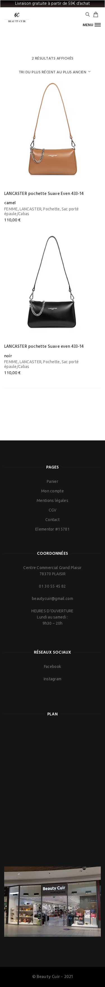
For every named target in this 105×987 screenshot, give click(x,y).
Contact (52, 519)
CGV (53, 510)
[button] (92, 25)
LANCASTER (31, 209)
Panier (52, 481)
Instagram (53, 679)
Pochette (51, 209)
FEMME (11, 209)
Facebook (52, 666)
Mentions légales (52, 500)
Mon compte (52, 491)
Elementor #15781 (52, 529)
